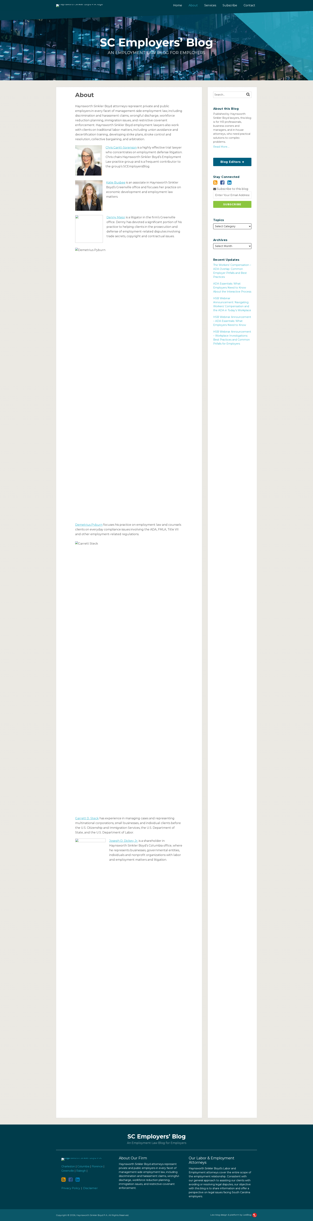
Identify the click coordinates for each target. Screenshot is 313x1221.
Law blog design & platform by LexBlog (231, 1214)
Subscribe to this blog (232, 189)
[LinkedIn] (229, 182)
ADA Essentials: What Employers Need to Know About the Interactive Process (232, 287)
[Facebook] (222, 182)
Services (210, 5)
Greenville (67, 1170)
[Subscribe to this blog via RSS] (215, 182)
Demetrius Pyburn (89, 524)
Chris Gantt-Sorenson (121, 147)
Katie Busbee (115, 182)
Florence (97, 1166)
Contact (249, 5)
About (193, 5)
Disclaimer (90, 1188)
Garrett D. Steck (87, 818)
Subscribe (230, 5)
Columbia (83, 1166)
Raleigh (81, 1170)
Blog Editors (227, 161)
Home (177, 5)
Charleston (68, 1166)
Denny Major (116, 217)
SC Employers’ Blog (156, 42)
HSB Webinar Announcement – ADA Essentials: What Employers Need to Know (232, 321)
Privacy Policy (70, 1188)
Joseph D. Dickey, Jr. (123, 841)
